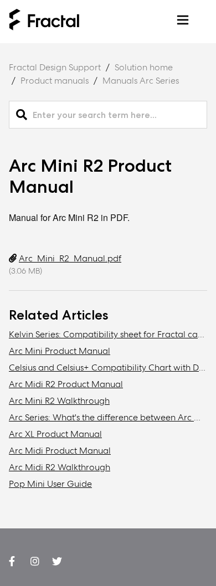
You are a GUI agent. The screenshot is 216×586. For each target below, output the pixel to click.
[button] (182, 21)
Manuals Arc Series (140, 80)
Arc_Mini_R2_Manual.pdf (70, 258)
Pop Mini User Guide (50, 484)
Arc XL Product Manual (55, 434)
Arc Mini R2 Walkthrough (59, 401)
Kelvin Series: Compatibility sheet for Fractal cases (109, 334)
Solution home (144, 67)
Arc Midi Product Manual (60, 450)
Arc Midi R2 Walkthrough (59, 467)
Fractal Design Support (55, 67)
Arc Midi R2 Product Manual (66, 384)
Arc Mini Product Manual (59, 351)
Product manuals (54, 80)
